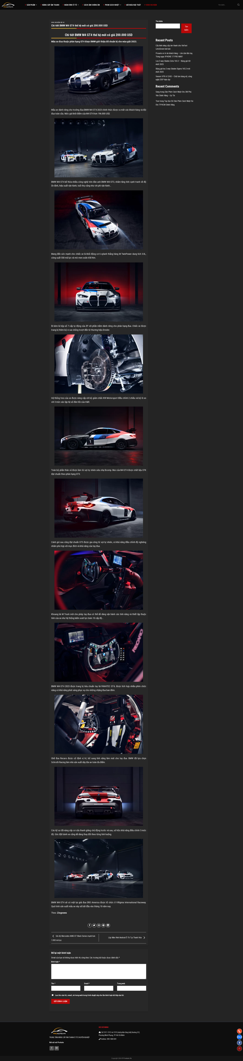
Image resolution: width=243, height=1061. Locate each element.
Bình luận (55, 962)
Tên (53, 983)
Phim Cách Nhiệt (112, 5)
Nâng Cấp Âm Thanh (50, 5)
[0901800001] (239, 1031)
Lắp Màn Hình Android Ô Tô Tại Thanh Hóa (125, 937)
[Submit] (238, 5)
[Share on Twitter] (94, 925)
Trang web (121, 983)
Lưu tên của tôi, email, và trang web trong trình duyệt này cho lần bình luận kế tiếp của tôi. (89, 995)
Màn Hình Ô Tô (70, 5)
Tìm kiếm (159, 21)
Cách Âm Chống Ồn (92, 5)
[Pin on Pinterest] (103, 925)
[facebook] (239, 1043)
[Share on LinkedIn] (108, 925)
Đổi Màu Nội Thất (133, 5)
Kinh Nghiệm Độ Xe (58, 22)
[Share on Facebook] (90, 925)
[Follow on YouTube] (57, 1048)
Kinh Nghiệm (151, 5)
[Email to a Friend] (99, 925)
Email (87, 983)
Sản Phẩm (31, 5)
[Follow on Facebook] (52, 1048)
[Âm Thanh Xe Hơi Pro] (11, 4)
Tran (157, 101)
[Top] (239, 1048)
